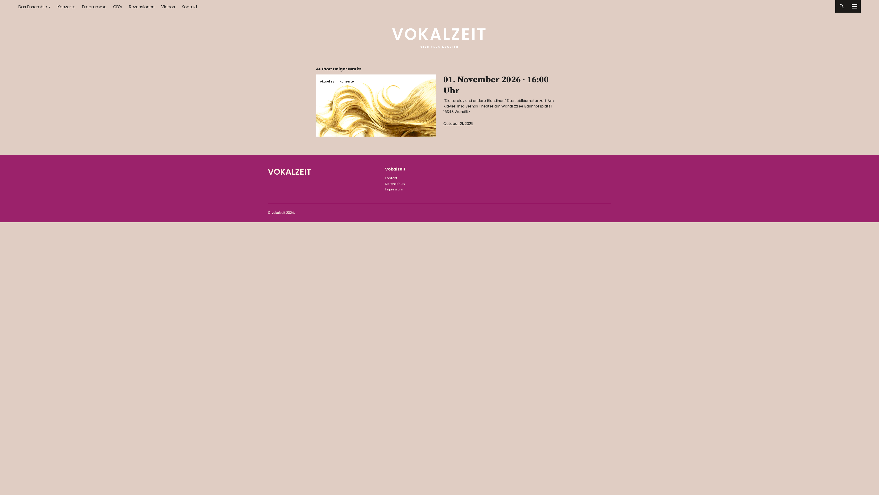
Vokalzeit (439, 34)
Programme (94, 7)
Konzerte (66, 7)
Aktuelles (327, 81)
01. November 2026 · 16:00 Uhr (496, 85)
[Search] (841, 6)
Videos (168, 7)
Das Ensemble (32, 7)
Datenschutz (395, 184)
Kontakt (189, 7)
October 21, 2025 (458, 123)
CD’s (117, 7)
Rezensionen (142, 7)
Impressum (394, 189)
